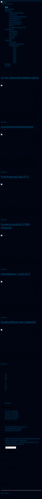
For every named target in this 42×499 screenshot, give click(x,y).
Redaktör (8, 403)
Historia (11, 38)
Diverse (11, 25)
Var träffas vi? (13, 33)
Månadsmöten (9, 9)
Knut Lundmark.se (15, 24)
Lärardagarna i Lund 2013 (15, 273)
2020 (14, 60)
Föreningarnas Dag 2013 (15, 176)
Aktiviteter (8, 11)
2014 (14, 49)
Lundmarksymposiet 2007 (17, 27)
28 (6, 378)
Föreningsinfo (9, 29)
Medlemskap (13, 31)
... (5, 381)
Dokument (8, 40)
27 (6, 376)
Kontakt (7, 66)
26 (6, 374)
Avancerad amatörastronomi (17, 126)
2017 (14, 55)
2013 (14, 47)
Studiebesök (13, 14)
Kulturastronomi (14, 20)
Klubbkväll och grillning (13, 430)
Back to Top (5, 493)
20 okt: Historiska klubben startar (20, 77)
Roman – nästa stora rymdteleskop (16, 440)
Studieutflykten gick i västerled (18, 322)
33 (6, 387)
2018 (14, 56)
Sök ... (3, 447)
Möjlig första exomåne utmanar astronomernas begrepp (22, 438)
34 (6, 389)
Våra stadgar (13, 35)
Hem (6, 7)
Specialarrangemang (15, 22)
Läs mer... (4, 122)
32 (6, 385)
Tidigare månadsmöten (16, 13)
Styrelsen (12, 36)
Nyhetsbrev (12, 42)
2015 (14, 51)
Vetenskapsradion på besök (13, 428)
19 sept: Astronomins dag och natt (16, 426)
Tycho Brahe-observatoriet (17, 16)
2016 (14, 53)
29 (6, 379)
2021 (14, 62)
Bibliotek (8, 64)
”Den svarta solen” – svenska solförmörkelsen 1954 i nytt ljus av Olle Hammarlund (22, 443)
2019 (14, 58)
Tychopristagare (14, 46)
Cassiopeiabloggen (15, 18)
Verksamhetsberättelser (16, 44)
